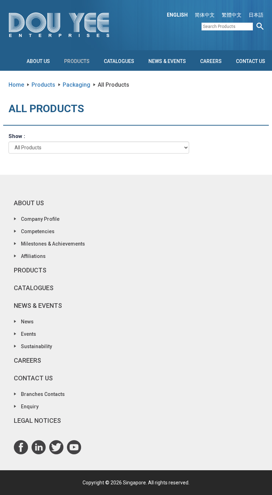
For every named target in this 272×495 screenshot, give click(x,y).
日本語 (256, 15)
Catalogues (119, 61)
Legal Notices (37, 420)
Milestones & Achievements (53, 244)
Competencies (38, 231)
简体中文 (205, 15)
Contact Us (250, 61)
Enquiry (30, 406)
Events (28, 334)
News (27, 321)
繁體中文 (232, 15)
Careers (211, 61)
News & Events (167, 61)
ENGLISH (177, 15)
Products (77, 61)
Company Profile (40, 219)
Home (16, 84)
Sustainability (36, 346)
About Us (38, 61)
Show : (16, 136)
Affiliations (33, 256)
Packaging (76, 84)
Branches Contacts (43, 394)
